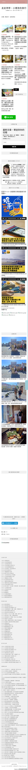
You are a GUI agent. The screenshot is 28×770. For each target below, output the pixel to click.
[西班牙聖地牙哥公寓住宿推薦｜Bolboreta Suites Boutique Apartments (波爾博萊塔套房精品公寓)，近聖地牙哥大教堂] (21, 58)
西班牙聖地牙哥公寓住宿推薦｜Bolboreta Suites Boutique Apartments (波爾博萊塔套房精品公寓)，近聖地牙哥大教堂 (20, 73)
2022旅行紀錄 (4, 34)
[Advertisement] (14, 102)
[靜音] (20, 218)
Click (26, 385)
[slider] (24, 218)
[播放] (3, 218)
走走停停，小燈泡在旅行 (14, 8)
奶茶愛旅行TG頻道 (10, 523)
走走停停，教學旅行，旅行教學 (14, 183)
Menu (4, 1)
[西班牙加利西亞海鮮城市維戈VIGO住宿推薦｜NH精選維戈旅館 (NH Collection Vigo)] (7, 58)
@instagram (14, 764)
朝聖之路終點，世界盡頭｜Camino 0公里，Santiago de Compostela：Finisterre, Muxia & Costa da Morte (7, 41)
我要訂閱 (14, 146)
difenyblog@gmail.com (13, 182)
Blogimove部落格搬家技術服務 (20, 769)
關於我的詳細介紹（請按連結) (10, 180)
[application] (14, 218)
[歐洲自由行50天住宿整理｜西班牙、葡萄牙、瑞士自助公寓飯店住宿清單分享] (21, 28)
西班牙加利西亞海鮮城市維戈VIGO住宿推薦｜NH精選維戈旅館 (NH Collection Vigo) (7, 70)
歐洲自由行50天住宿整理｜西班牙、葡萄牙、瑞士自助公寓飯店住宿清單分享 (20, 40)
